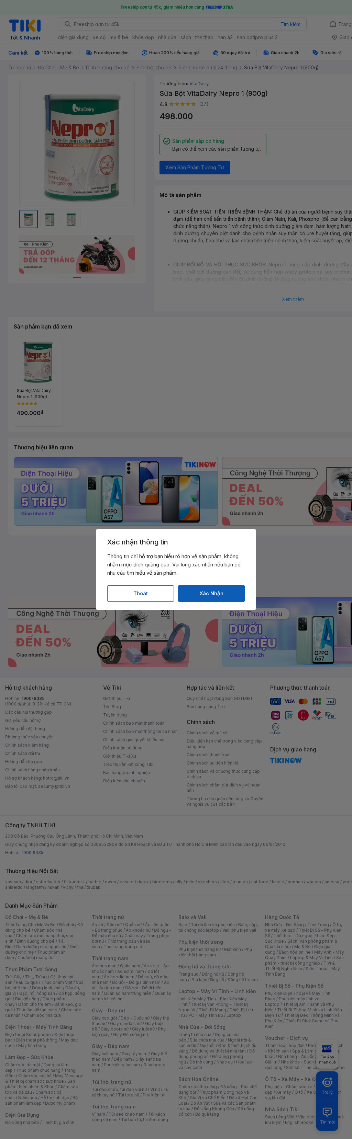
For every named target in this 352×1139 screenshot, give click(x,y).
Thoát (140, 593)
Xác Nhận (211, 593)
